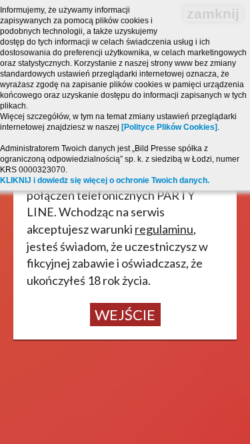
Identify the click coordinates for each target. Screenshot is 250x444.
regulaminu (164, 229)
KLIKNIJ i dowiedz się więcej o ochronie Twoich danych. (104, 180)
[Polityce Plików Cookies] (169, 127)
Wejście (125, 315)
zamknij (213, 13)
